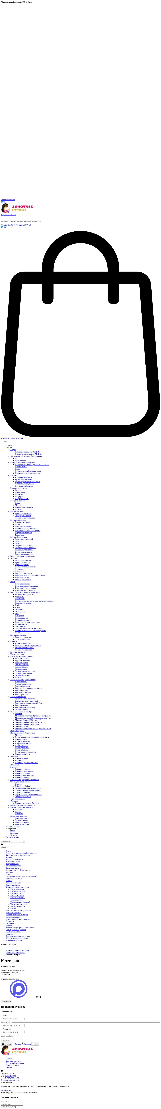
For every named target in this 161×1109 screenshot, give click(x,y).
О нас (12, 831)
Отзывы (13, 835)
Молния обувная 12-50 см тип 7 (28, 720)
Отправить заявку (8, 1107)
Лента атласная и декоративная (22, 680)
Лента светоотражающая (25, 707)
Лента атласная (21, 682)
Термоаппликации (17, 799)
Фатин (17, 524)
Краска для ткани (17, 654)
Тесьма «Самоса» (22, 665)
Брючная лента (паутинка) (25, 699)
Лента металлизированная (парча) (28, 688)
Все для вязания (16, 511)
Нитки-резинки (21, 746)
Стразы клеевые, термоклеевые (27, 790)
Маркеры (19, 609)
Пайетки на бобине (23, 786)
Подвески (19, 494)
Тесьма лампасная (22, 675)
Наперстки (19, 616)
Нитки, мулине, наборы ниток (22, 733)
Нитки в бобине (21, 750)
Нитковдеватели (21, 618)
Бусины (18, 490)
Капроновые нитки (23, 743)
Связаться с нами (12, 1065)
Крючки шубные (22, 565)
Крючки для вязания (23, 514)
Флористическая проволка (25, 548)
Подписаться (6, 1001)
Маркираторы (20, 611)
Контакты (14, 833)
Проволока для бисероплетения (28, 473)
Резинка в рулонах (22, 769)
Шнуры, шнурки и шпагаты (21, 807)
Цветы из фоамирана (23, 552)
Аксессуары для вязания (25, 518)
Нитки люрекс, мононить (25, 752)
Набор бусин (20, 492)
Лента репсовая (21, 690)
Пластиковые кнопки (23, 650)
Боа (16, 458)
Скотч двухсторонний (24, 539)
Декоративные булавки (24, 484)
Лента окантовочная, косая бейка (28, 703)
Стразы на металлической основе (28, 795)
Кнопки (13, 641)
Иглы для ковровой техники (26, 586)
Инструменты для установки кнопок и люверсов (34, 601)
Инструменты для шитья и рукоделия (25, 592)
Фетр (17, 543)
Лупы (17, 607)
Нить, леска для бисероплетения (28, 471)
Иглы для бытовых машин (25, 588)
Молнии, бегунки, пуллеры (21, 712)
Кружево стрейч (21, 663)
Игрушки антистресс (23, 533)
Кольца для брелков (23, 580)
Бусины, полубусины (18, 488)
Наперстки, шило (17, 731)
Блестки (18, 784)
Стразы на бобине (22, 792)
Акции (13, 450)
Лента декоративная (23, 684)
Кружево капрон (22, 658)
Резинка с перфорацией (24, 775)
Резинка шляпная (22, 778)
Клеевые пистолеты (23, 603)
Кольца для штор (22, 824)
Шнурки (18, 809)
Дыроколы (19, 597)
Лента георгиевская (23, 692)
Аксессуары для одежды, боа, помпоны (26, 456)
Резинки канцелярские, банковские (24, 780)
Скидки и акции (12, 837)
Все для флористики (18, 537)
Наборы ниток (21, 739)
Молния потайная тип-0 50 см (27, 724)
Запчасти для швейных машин (22, 556)
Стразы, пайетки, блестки (20, 782)
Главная (9, 445)
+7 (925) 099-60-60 (23, 225)
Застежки (14, 558)
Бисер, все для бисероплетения (22, 462)
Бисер (17, 469)
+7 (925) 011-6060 (9, 1076)
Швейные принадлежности (26, 528)
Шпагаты (19, 814)
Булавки (13, 475)
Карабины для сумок (23, 573)
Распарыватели (21, 624)
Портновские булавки (24, 486)
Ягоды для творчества (24, 554)
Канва (17, 503)
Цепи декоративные (23, 526)
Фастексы (19, 569)
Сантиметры (20, 626)
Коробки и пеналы (17, 652)
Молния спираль (22, 726)
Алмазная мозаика (22, 639)
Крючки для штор (22, 822)
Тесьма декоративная (23, 673)
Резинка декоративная (24, 771)
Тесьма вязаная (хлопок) (25, 671)
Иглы (12, 582)
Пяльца (18, 509)
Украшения (19, 535)
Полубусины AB (22, 499)
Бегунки (18, 714)
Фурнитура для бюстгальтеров (22, 805)
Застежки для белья (23, 560)
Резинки (13, 767)
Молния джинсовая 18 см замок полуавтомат (33, 718)
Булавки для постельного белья (27, 482)
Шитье (18, 677)
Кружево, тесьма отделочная (21, 656)
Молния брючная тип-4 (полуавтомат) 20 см (33, 716)
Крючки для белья (22, 563)
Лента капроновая (22, 686)
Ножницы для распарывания (26, 763)
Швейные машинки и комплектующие (30, 631)
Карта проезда (6, 1090)
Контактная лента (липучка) (26, 701)
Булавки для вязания (23, 480)
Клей (17, 605)
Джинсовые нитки (22, 741)
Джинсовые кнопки (23, 643)
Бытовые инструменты (24, 594)
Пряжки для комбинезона (25, 567)
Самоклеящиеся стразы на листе (28, 788)
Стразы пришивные (23, 797)
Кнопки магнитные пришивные (28, 646)
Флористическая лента (24, 546)
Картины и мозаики (18, 635)
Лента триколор (21, 695)
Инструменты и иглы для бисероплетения (32, 465)
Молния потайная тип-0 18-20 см (28, 722)
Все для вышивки (17, 501)
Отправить (5, 1041)
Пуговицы (14, 765)
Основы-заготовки (22, 522)
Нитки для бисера (22, 748)
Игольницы (20, 599)
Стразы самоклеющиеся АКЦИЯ (28, 454)
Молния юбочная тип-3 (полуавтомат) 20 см (33, 729)
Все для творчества (18, 520)
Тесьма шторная (21, 820)
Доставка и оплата (13, 827)
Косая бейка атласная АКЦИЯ (27, 452)
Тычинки (19, 541)
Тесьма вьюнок (21, 669)
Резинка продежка (22, 773)
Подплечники (20, 460)
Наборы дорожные (22, 754)
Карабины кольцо (22, 577)
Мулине (18, 505)
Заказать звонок (6, 217)
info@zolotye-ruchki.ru (11, 1080)
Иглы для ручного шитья (25, 590)
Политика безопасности (15, 1063)
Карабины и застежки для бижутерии (30, 575)
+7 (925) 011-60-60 (8, 215)
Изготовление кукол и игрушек (27, 531)
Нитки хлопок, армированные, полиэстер (32, 737)
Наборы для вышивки (24, 507)
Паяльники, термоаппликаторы (27, 622)
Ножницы (14, 756)
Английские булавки (23, 477)
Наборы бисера (21, 467)
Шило (17, 633)
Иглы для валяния (22, 584)
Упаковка (14, 801)
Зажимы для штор (22, 818)
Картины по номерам (23, 637)
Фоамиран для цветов (24, 550)
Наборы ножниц (21, 758)
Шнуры (18, 812)
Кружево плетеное (22, 660)
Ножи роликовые (22, 620)
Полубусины (20, 497)
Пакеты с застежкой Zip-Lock (27, 803)
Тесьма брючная (21, 709)
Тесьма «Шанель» (22, 667)
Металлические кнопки (24, 648)
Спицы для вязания (23, 516)
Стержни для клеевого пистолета (28, 629)
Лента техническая (18, 697)
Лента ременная (21, 705)
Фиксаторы (19, 571)
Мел (17, 614)
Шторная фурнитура (18, 816)
